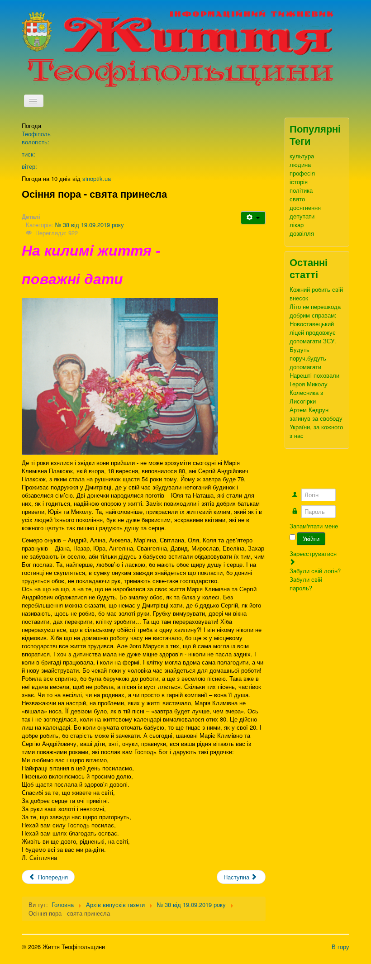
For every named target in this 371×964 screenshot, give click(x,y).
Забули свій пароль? (306, 583)
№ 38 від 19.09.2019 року (89, 224)
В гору (340, 946)
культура (302, 156)
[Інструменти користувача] (253, 217)
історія (299, 181)
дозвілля (302, 233)
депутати (302, 216)
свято (297, 199)
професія (302, 173)
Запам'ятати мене (314, 526)
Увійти (311, 538)
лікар (297, 224)
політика (301, 190)
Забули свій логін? (315, 570)
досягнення (305, 207)
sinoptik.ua (96, 178)
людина (300, 164)
